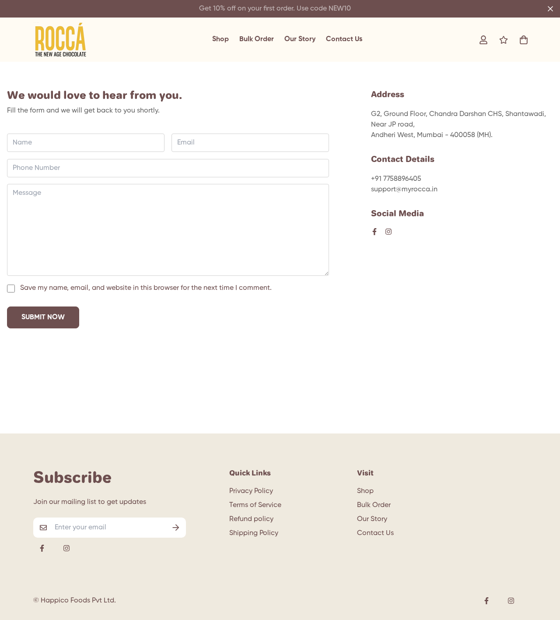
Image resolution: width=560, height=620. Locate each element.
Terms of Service (255, 505)
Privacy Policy (251, 491)
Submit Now (43, 317)
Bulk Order (256, 39)
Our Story (299, 39)
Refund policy (251, 519)
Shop (220, 39)
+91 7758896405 (396, 179)
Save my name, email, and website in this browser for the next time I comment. (146, 288)
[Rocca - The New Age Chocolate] (60, 40)
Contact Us (344, 39)
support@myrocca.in (404, 189)
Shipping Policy (253, 533)
